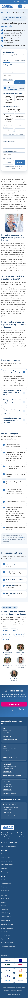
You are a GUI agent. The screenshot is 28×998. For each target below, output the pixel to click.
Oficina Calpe (4, 906)
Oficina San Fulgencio (6, 913)
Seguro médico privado (7, 861)
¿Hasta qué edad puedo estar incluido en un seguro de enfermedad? (12, 420)
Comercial (4, 868)
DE (14, 2)
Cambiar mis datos (6, 883)
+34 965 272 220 (7, 772)
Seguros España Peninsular (8, 939)
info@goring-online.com (9, 793)
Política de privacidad (16, 990)
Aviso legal (6, 990)
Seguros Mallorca (5, 932)
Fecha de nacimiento (13, 72)
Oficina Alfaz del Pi (6, 917)
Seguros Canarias (5, 935)
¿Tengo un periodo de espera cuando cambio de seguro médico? (12, 393)
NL (25, 2)
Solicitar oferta (14, 704)
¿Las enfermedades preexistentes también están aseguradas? (12, 411)
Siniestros (3, 880)
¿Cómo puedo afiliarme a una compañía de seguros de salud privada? (12, 402)
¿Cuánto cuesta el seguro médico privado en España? (11, 372)
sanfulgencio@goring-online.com (12, 775)
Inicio (2, 13)
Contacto (3, 902)
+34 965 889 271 (7, 790)
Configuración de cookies (13, 994)
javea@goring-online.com (10, 757)
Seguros (8, 13)
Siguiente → (20, 162)
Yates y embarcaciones (7, 865)
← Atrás (8, 162)
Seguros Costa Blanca (7, 928)
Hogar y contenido (6, 857)
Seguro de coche (5, 854)
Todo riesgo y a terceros (7, 942)
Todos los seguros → (6, 872)
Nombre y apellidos (13, 65)
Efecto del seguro (10, 151)
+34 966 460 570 (7, 754)
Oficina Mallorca (5, 920)
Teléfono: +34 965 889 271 (9, 843)
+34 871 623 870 (7, 813)
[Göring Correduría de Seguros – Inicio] (7, 6)
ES (21, 2)
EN (18, 2)
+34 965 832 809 (7, 736)
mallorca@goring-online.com (11, 816)
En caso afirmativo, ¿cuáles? (13, 134)
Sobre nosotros (5, 899)
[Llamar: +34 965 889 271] (20, 6)
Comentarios (9, 141)
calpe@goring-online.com (10, 739)
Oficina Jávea (4, 909)
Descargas (4, 887)
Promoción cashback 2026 (8, 946)
